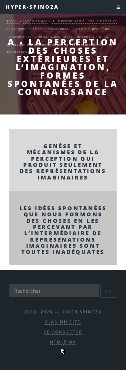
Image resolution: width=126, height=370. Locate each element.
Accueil (12, 21)
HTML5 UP (63, 342)
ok (108, 291)
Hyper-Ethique (35, 21)
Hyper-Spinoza (32, 7)
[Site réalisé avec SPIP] (63, 352)
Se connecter (63, 332)
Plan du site (63, 322)
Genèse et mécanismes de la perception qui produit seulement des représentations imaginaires (63, 161)
